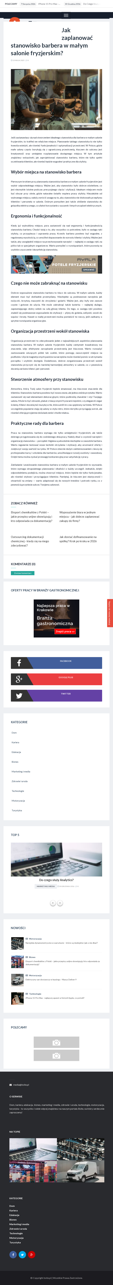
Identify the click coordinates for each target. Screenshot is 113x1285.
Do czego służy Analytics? (84, 4)
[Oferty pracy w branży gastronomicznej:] (56, 636)
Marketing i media (46, 886)
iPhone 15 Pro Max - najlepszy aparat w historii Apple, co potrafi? (40, 4)
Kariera (13, 1210)
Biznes (32, 957)
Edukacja (14, 1215)
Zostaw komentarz (22, 573)
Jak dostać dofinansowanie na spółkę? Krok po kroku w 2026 (78, 539)
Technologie (35, 994)
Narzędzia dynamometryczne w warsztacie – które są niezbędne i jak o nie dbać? (80, 1146)
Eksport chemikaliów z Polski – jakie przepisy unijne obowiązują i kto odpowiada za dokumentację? (31, 516)
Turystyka (15, 1242)
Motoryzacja (35, 938)
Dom (12, 1206)
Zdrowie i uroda (18, 1229)
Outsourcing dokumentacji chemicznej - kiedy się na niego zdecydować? (30, 541)
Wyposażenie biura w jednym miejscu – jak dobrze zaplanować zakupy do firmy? (79, 516)
